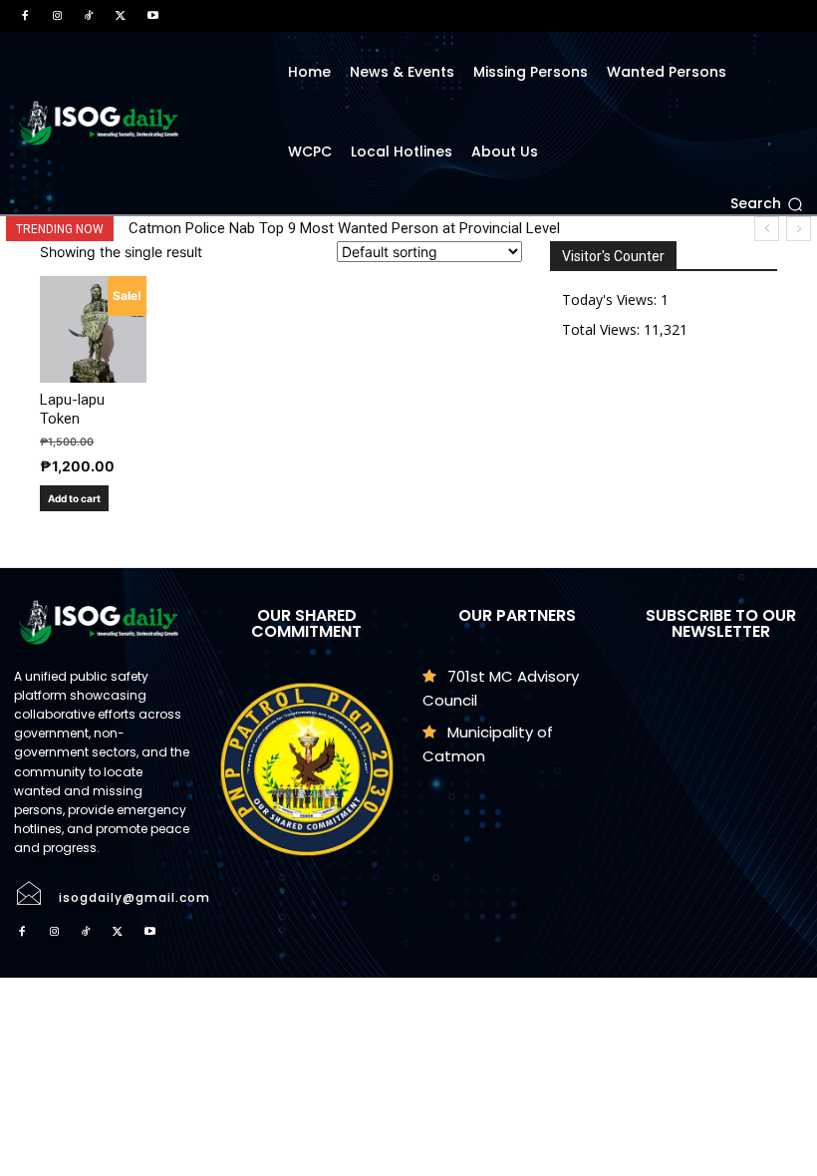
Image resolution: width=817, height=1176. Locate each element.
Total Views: (603, 329)
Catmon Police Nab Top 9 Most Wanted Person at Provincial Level (344, 228)
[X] (121, 16)
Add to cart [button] (74, 498)
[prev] (766, 228)
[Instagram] (57, 16)
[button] (766, 204)
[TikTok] (89, 16)
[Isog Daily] (136, 123)
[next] (798, 228)
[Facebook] (25, 16)
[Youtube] (152, 16)
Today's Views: (611, 299)
